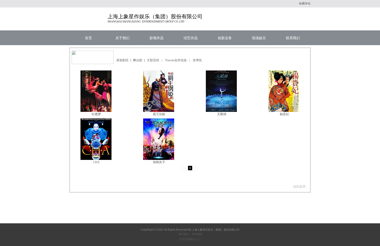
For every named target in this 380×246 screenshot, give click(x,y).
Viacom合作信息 (176, 60)
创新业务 (225, 38)
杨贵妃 (284, 114)
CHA (96, 162)
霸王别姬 (159, 114)
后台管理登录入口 (190, 239)
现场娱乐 (259, 38)
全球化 (197, 60)
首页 (88, 38)
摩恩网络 (197, 234)
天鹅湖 (221, 114)
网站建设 (183, 234)
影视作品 (157, 38)
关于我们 (122, 38)
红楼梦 (96, 114)
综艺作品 (191, 38)
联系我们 (293, 38)
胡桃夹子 (159, 162)
